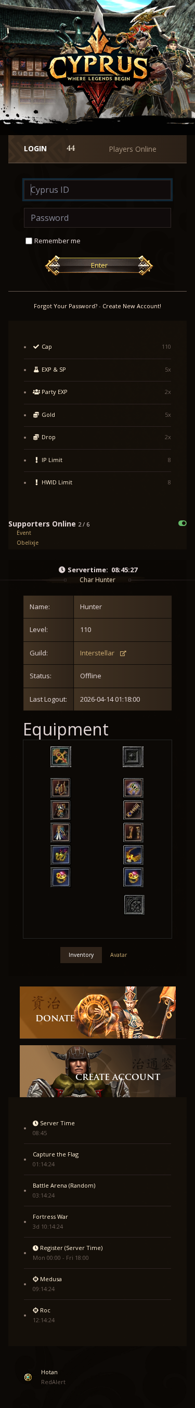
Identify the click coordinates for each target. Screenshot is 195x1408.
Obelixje (27, 542)
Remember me (57, 240)
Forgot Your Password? (65, 306)
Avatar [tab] (118, 954)
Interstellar (97, 652)
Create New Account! (131, 306)
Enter (99, 265)
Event (24, 532)
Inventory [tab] (81, 954)
